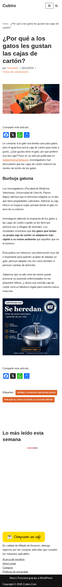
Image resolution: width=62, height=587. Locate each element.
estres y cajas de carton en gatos (36, 393)
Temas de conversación (16, 72)
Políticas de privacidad (15, 571)
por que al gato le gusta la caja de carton (28, 400)
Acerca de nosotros (14, 559)
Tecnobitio (12, 68)
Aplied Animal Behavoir (15, 159)
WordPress (46, 577)
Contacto (8, 567)
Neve (13, 577)
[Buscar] (56, 5)
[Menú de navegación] (49, 6)
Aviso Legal (9, 563)
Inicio (5, 23)
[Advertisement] (31, 486)
